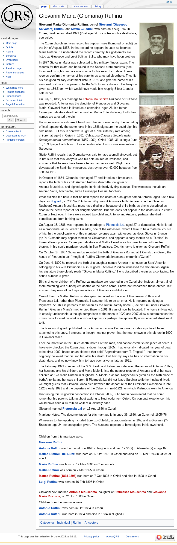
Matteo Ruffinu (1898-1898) (57, 476)
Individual (63, 522)
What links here (14, 87)
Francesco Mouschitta (130, 492)
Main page (11, 43)
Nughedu (56, 201)
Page (44, 6)
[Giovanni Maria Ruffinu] (156, 44)
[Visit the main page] (18, 18)
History (97, 6)
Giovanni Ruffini (50, 442)
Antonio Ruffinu (50, 508)
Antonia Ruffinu (50, 514)
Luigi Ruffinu (48, 482)
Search (5, 110)
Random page (13, 68)
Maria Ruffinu (48, 464)
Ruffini (77, 522)
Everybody (12, 59)
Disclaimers (132, 536)
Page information (15, 104)
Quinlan (10, 47)
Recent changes (15, 72)
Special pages (13, 96)
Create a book (14, 131)
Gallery (10, 64)
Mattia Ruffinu (49, 470)
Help (8, 76)
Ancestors (91, 522)
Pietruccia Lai (115, 224)
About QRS (112, 536)
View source (81, 6)
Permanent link (14, 100)
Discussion (59, 6)
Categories (47, 522)
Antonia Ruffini (49, 448)
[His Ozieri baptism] (156, 80)
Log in (169, 1)
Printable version (15, 139)
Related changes (15, 91)
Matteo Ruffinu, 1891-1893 (57, 454)
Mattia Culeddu (82, 29)
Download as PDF (16, 135)
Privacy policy (92, 536)
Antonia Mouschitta (95, 99)
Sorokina (11, 55)
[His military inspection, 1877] (156, 99)
